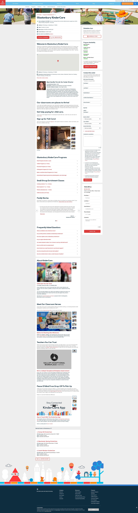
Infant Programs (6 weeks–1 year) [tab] (44, 160)
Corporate (61, 498)
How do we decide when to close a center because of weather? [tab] (50, 253)
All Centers (39, 14)
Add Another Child (89, 131)
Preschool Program (94, 498)
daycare (52, 121)
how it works (49, 423)
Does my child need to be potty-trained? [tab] (45, 245)
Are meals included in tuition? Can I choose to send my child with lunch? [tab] (52, 242)
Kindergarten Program (95, 501)
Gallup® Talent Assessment (52, 347)
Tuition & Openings (43, 37)
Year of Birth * (86, 121)
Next (69, 137)
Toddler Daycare (94, 496)
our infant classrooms (42, 335)
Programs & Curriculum (37, 3)
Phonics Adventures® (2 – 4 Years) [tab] (44, 189)
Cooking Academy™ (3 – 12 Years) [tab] (44, 184)
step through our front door (56, 391)
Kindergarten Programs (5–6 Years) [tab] (44, 169)
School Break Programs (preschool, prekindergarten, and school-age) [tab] (51, 175)
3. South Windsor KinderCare (46, 450)
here (41, 115)
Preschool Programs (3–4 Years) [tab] (44, 166)
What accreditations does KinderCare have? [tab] (46, 230)
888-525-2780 (87, 189)
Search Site (135, 4)
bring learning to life (47, 310)
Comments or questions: (88, 134)
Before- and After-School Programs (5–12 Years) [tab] (47, 172)
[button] (58, 61)
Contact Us (111, 3)
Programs (33, 6)
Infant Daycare (94, 494)
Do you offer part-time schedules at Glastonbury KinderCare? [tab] (50, 233)
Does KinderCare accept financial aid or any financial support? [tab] (50, 248)
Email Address (86, 92)
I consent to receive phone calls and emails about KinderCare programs (91, 176)
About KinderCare (51, 6)
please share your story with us (65, 201)
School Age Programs (95, 503)
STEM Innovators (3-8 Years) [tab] (43, 192)
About (77, 3)
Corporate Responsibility (80, 498)
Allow (93, 509)
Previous (39, 137)
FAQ (44, 6)
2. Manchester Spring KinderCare (47, 441)
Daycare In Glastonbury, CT (48, 14)
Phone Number (86, 102)
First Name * (85, 112)
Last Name (86, 200)
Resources (59, 3)
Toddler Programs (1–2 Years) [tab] (43, 163)
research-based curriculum (48, 295)
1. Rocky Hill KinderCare (44, 432)
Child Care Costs (78, 495)
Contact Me (88, 180)
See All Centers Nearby (42, 458)
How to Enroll (77, 493)
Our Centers (15, 3)
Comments (86, 217)
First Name (85, 83)
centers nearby (127, 3)
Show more (42, 213)
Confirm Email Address (88, 97)
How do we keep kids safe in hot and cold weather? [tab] (48, 251)
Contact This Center (61, 6)
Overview (27, 6)
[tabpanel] (58, 211)
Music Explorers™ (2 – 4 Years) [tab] (43, 186)
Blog (94, 3)
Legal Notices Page (48, 511)
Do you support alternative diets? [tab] (44, 239)
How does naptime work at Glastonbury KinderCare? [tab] (48, 236)
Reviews (39, 6)
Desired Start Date (87, 126)
